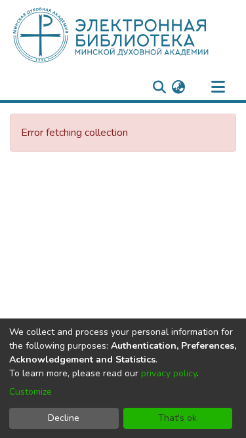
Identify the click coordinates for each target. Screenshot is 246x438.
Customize (30, 391)
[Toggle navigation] (217, 87)
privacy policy (169, 373)
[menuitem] (178, 87)
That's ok (177, 418)
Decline (63, 418)
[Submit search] (159, 87)
